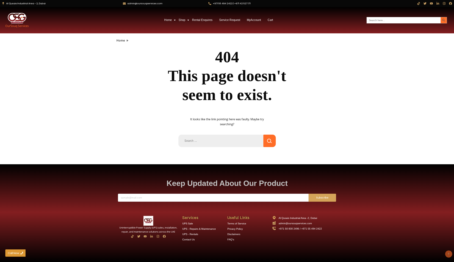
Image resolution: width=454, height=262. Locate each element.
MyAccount (254, 19)
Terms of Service (236, 223)
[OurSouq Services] (17, 18)
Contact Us (188, 239)
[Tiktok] (418, 3)
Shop (182, 19)
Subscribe (322, 197)
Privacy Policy (235, 228)
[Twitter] (425, 3)
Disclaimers (233, 234)
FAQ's (230, 239)
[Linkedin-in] (437, 3)
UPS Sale (187, 223)
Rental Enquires (202, 19)
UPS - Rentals (190, 234)
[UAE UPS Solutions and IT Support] (148, 221)
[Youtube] (431, 3)
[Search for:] (220, 141)
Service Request (229, 19)
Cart (270, 19)
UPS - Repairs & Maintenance (199, 228)
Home (168, 19)
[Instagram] (444, 3)
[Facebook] (450, 3)
